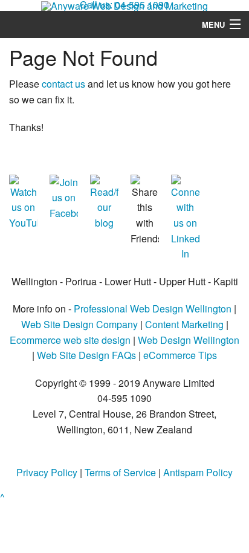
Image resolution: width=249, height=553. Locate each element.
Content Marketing (184, 324)
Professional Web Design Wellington (152, 308)
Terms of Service (120, 472)
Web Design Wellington (188, 340)
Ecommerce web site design (70, 340)
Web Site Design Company (79, 324)
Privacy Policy (46, 472)
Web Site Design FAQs (86, 355)
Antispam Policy (198, 472)
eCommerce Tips (180, 355)
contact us (63, 84)
